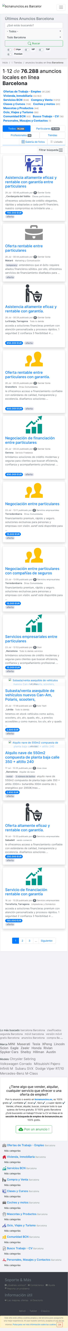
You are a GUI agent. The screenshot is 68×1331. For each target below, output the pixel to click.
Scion (4, 1048)
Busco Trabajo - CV (25, 1248)
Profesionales (21, 135)
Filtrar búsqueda (48, 149)
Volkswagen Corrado (16, 1064)
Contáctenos (37, 1285)
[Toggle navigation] (61, 7)
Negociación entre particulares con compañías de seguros (32, 570)
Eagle (14, 1048)
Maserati (23, 1044)
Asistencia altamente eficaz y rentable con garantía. (31, 308)
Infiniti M (6, 1068)
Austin (51, 1052)
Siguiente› (47, 940)
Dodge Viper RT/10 (49, 1068)
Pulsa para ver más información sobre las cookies (34, 1324)
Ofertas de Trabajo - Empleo (30, 1145)
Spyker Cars (9, 1052)
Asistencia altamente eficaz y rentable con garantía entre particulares (31, 182)
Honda (36, 1048)
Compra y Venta (22, 1179)
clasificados (54, 1030)
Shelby (26, 1052)
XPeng (47, 1044)
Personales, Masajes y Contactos (33, 1259)
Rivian (48, 1048)
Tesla (36, 1044)
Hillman (38, 1052)
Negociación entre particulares (32, 504)
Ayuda (51, 1285)
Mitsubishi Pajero (47, 1064)
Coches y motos (22, 1202)
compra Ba (53, 1037)
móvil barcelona (34, 1034)
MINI (11, 1044)
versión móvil (54, 1034)
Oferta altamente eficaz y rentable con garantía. (27, 827)
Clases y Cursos (22, 1191)
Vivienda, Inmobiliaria (26, 1156)
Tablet (33, 1311)
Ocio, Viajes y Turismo (26, 1225)
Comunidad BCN (23, 1236)
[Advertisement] (34, 990)
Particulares (47, 128)
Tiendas (52, 135)
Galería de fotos (35, 141)
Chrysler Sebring (22, 1059)
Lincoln (59, 1044)
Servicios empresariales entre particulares (31, 638)
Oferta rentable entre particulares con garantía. (27, 374)
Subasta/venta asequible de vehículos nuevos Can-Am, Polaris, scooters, (29, 695)
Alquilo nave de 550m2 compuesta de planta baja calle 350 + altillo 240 (32, 757)
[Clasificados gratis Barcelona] (21, 7)
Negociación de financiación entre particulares (30, 440)
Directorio (37, 1300)
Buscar (35, 43)
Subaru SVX (24, 1068)
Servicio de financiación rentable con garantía (26, 892)
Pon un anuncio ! (36, 1129)
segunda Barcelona (11, 1034)
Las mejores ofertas (17, 1300)
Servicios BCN (21, 1168)
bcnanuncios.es (43, 1099)
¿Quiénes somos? (16, 1285)
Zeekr (25, 1048)
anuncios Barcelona (33, 1037)
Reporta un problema (18, 1288)
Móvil (22, 1311)
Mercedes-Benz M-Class (19, 1073)
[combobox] (34, 31)
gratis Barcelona (9, 1037)
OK (59, 1324)
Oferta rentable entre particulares (24, 248)
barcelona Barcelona (33, 1030)
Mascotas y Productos (26, 1214)
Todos (16, 128)
